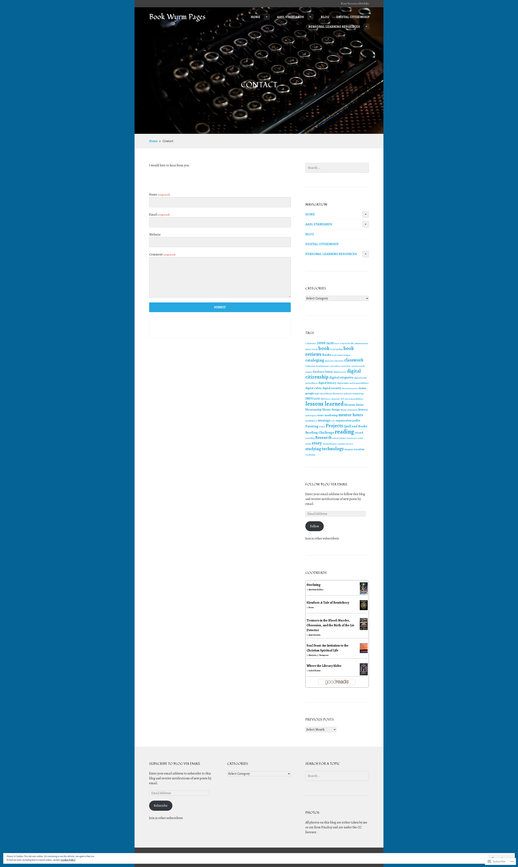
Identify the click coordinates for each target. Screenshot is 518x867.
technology (333, 449)
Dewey (329, 372)
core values (334, 366)
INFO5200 (312, 398)
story (317, 443)
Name (159, 194)
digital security (331, 388)
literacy (363, 409)
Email (159, 214)
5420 (330, 343)
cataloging (314, 360)
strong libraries (330, 443)
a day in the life (347, 343)
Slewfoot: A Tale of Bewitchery (328, 602)
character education (334, 360)
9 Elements (310, 343)
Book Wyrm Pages (177, 17)
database (318, 372)
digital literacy (327, 383)
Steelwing (314, 585)
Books (326, 354)
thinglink (348, 449)
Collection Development (317, 366)
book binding (336, 349)
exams (362, 388)
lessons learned (324, 404)
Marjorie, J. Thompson (319, 655)
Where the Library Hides (324, 666)
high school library (323, 393)
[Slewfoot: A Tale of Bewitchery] (364, 607)
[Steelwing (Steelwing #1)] (364, 592)
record (359, 433)
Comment (162, 254)
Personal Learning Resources (334, 26)
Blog (325, 17)
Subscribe (161, 805)
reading (344, 432)
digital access (340, 371)
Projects (334, 425)
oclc (333, 420)
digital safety (313, 388)
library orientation (349, 409)
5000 (321, 343)
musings (324, 420)
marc (320, 415)
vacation (359, 449)
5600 (336, 343)
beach (315, 349)
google (309, 393)
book (324, 348)
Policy (322, 426)
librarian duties (354, 405)
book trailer (337, 355)
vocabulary (310, 454)
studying (313, 449)
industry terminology (354, 393)
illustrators (338, 393)
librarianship (313, 409)
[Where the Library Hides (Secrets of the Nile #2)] (364, 673)
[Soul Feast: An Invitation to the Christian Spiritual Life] (364, 650)
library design (331, 409)
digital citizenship (353, 17)
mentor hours (350, 415)
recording (310, 438)
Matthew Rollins (316, 589)
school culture (339, 438)
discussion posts (350, 388)
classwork (353, 360)
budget (347, 355)
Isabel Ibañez (315, 670)
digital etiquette (341, 377)
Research (323, 437)
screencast (351, 438)
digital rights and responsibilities (352, 383)
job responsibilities (354, 398)
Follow (314, 526)
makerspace (311, 415)
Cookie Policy (68, 860)
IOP (342, 398)
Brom (311, 607)
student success (345, 443)
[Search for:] (337, 168)
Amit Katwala (315, 635)
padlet (356, 420)
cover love (345, 366)
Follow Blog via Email (326, 484)
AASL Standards (290, 17)
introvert (335, 398)
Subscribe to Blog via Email (175, 764)
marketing (331, 415)
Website (155, 234)
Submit (220, 307)
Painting (311, 426)
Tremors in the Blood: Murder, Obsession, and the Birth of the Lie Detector (330, 625)
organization (343, 420)
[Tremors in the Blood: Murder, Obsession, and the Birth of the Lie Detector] (364, 627)
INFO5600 (326, 398)
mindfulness (311, 420)
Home (255, 17)
